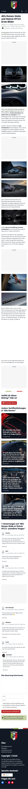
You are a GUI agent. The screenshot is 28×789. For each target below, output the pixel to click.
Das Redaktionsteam (6, 746)
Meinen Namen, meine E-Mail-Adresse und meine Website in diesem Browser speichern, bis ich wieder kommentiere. (14, 705)
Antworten (4, 546)
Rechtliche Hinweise (6, 752)
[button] (26, 11)
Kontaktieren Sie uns (6, 750)
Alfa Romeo (6, 32)
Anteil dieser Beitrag (10, 403)
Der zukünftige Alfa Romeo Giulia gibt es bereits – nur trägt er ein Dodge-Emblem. (12, 432)
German (7, 775)
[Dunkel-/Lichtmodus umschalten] (22, 11)
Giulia (6, 111)
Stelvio (12, 111)
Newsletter (4, 748)
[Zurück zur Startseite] (14, 5)
